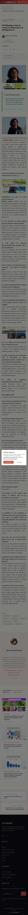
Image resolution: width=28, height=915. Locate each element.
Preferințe (19, 462)
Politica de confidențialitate (10, 458)
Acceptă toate (8, 462)
